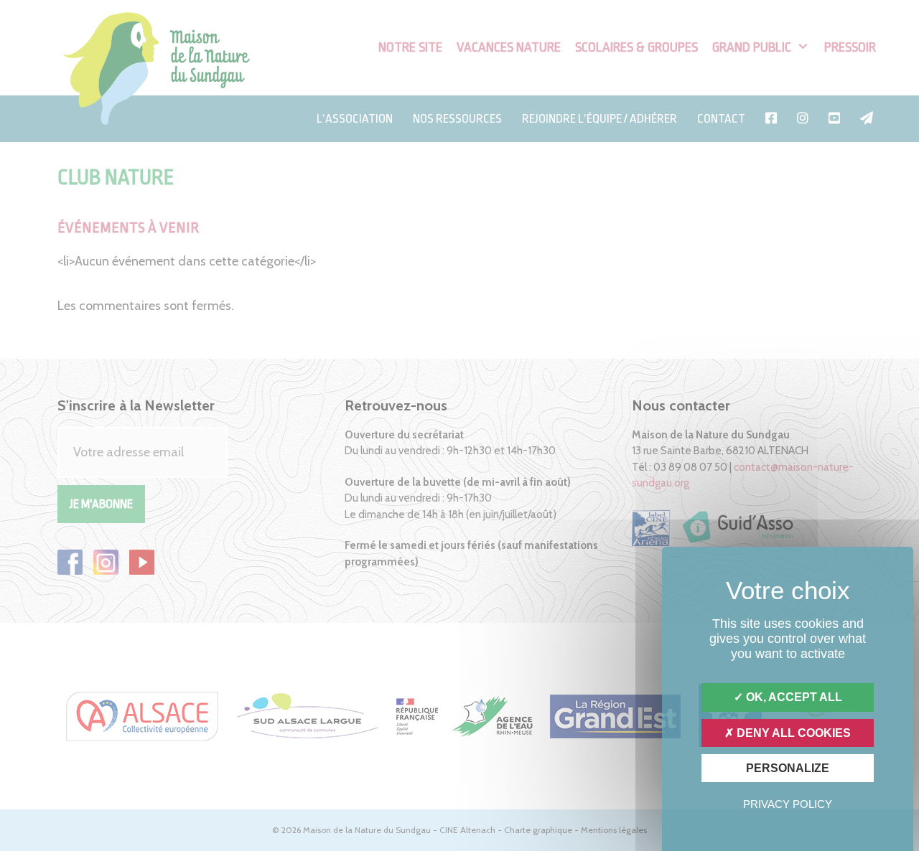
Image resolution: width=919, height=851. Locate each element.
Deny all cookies (792, 733)
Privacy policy (787, 804)
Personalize (787, 768)
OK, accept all (792, 697)
